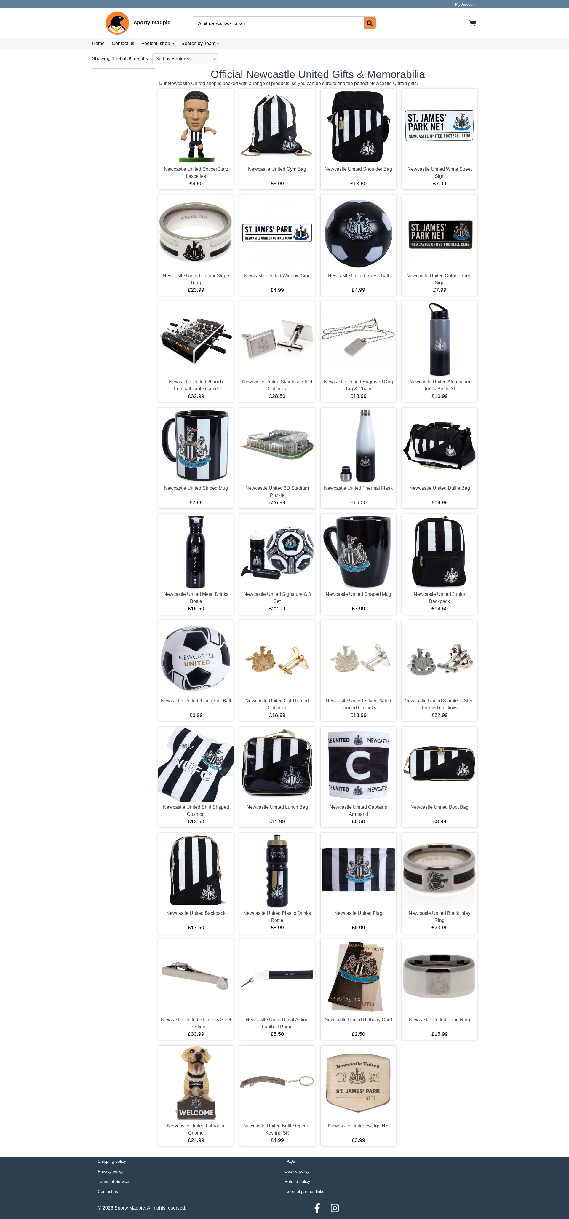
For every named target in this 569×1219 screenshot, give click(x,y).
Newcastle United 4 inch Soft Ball (196, 700)
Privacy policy (110, 1171)
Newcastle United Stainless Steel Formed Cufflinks (440, 704)
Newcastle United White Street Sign (439, 173)
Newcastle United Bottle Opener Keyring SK (277, 1129)
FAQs (289, 1161)
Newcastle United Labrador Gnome (196, 1129)
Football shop (156, 43)
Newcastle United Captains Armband (358, 811)
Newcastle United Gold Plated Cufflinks (277, 704)
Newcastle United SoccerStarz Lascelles (196, 173)
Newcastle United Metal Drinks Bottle (196, 598)
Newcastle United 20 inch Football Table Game (196, 385)
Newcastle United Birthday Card (358, 1019)
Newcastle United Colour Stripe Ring (196, 279)
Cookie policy (296, 1171)
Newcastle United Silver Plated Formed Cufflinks (358, 704)
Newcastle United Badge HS (358, 1125)
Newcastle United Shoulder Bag (358, 169)
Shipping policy (112, 1161)
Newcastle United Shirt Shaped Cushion (196, 811)
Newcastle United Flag (358, 913)
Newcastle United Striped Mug (196, 488)
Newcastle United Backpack (196, 913)
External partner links (304, 1191)
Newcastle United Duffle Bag (439, 488)
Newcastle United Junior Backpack (439, 598)
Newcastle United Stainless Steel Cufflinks (277, 385)
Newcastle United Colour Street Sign (439, 279)
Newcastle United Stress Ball (358, 275)
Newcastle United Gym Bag (277, 169)
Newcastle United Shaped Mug (358, 594)
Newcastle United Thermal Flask (358, 488)
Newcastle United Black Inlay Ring (439, 917)
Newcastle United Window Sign (277, 275)
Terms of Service (113, 1181)
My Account (465, 4)
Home (98, 43)
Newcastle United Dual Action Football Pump (277, 1023)
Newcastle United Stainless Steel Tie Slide (196, 1023)
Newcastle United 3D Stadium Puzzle (277, 492)
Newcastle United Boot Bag (439, 807)
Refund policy (297, 1181)
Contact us (123, 43)
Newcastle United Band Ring (439, 1019)
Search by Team (199, 43)
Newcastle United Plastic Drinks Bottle (277, 917)
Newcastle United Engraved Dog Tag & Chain (358, 385)
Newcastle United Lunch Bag (277, 807)
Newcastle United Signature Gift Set (277, 598)
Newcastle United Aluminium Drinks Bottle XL (439, 385)
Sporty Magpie (129, 1207)
